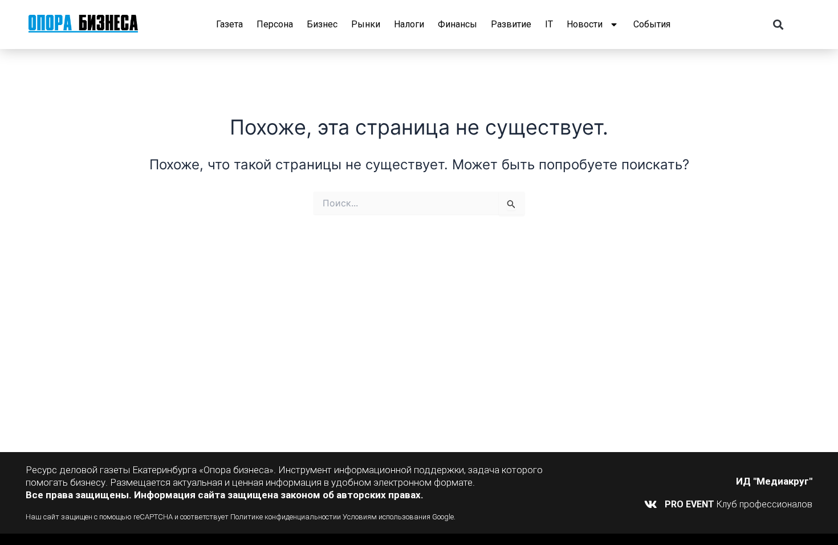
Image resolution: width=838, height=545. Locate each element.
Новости (585, 24)
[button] (778, 24)
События (651, 24)
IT (549, 24)
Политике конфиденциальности (283, 517)
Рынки (365, 24)
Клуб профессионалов (738, 504)
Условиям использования (386, 517)
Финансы (457, 24)
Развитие (511, 24)
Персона (275, 24)
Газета (229, 24)
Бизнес (322, 24)
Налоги (409, 24)
